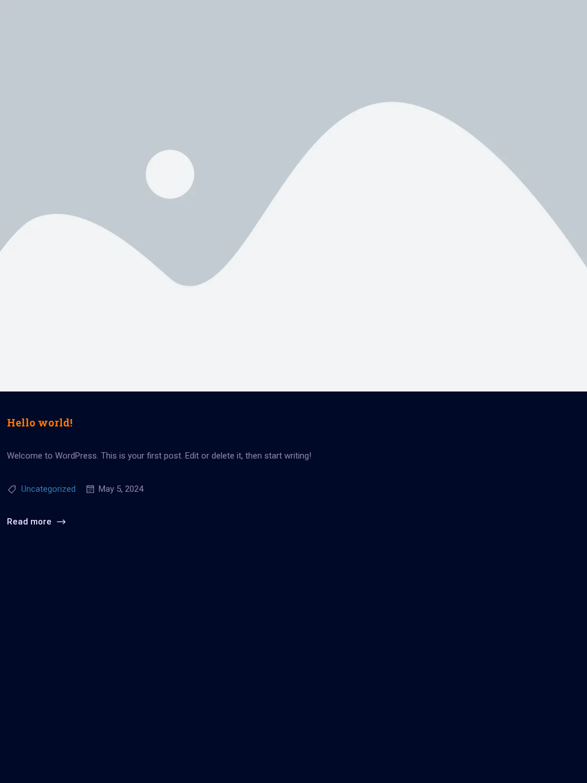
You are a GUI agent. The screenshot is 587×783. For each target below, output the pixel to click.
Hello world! (39, 422)
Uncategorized (48, 489)
